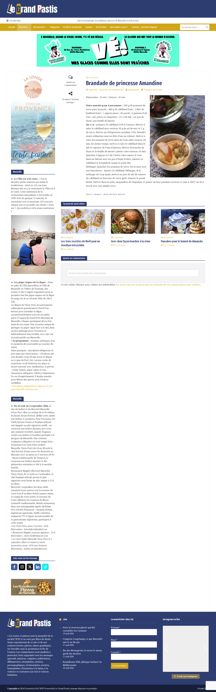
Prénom (115, 627)
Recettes (23, 27)
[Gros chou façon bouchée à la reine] (133, 221)
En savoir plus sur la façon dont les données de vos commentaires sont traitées (158, 284)
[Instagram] (22, 567)
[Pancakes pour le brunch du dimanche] (183, 221)
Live (65, 619)
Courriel (116, 652)
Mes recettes (92, 77)
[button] (185, 669)
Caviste (88, 27)
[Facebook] (14, 567)
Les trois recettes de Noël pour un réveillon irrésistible (80, 243)
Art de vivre (101, 27)
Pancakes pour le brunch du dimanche (182, 241)
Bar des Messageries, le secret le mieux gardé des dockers (82, 652)
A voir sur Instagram (187, 676)
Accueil (12, 27)
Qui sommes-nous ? (119, 27)
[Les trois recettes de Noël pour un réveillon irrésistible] (83, 221)
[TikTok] (45, 567)
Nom (114, 639)
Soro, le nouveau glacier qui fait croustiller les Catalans (79, 629)
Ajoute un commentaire (71, 83)
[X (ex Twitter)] (30, 567)
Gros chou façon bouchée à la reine (130, 241)
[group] (186, 649)
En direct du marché (72, 27)
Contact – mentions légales (144, 27)
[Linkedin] (37, 567)
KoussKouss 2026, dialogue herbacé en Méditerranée (82, 663)
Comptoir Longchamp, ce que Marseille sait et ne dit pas (82, 640)
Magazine (55, 27)
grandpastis (133, 89)
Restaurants (39, 27)
